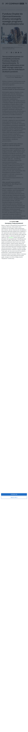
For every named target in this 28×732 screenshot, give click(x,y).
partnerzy (11, 237)
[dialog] (14, 476)
